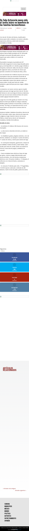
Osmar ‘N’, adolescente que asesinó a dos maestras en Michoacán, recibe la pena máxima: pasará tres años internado (14, 426)
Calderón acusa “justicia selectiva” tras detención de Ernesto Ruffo (14, 462)
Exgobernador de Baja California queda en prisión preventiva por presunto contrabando (14, 385)
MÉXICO (18, 28)
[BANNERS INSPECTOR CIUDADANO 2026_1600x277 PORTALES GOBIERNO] (14, 15)
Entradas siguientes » (20, 490)
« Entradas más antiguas (9, 488)
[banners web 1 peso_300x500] (14, 174)
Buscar (23, 9)
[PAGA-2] (14, 225)
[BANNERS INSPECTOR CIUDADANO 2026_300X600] (14, 297)
